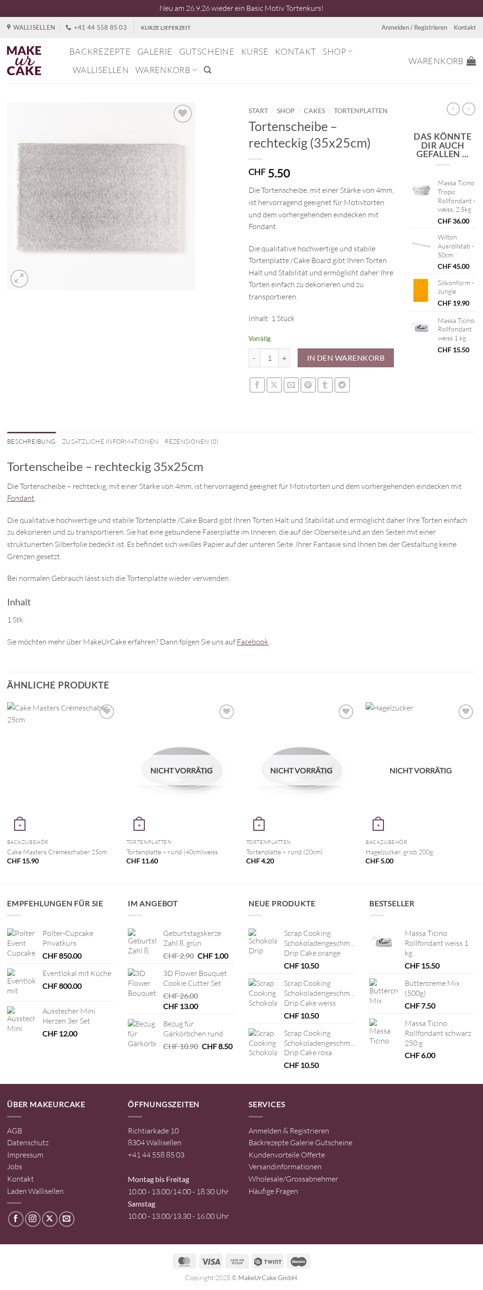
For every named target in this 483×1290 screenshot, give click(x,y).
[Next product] (453, 109)
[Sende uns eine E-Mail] (67, 1219)
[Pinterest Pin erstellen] (308, 385)
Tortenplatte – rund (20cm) (284, 852)
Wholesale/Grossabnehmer (293, 1178)
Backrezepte (100, 51)
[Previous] (7, 792)
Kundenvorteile (274, 1154)
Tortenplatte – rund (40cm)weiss (172, 852)
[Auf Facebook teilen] (257, 385)
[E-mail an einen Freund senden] (291, 385)
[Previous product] (468, 109)
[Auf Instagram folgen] (33, 1219)
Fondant (20, 498)
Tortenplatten (361, 111)
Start (258, 111)
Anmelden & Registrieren (289, 1130)
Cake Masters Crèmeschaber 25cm (57, 852)
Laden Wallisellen (35, 1191)
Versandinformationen (285, 1166)
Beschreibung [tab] (31, 441)
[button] (207, 70)
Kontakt (465, 27)
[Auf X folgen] (50, 1219)
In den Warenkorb (345, 358)
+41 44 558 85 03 (156, 1154)
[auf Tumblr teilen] (325, 385)
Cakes (314, 111)
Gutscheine (207, 51)
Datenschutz (28, 1142)
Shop (334, 51)
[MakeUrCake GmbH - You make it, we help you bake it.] (31, 60)
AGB (14, 1130)
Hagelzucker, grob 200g (399, 852)
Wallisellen (101, 70)
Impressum (25, 1154)
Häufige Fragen (273, 1191)
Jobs (14, 1166)
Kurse (254, 51)
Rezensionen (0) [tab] (191, 441)
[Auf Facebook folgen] (16, 1219)
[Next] (475, 792)
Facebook (252, 641)
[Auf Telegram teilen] (342, 385)
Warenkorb (163, 70)
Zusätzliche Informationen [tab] (110, 441)
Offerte (313, 1154)
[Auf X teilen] (274, 385)
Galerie (155, 51)
